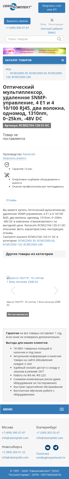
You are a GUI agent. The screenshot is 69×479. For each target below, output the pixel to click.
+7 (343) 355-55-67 (48, 432)
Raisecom (29, 154)
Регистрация (55, 24)
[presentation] (13, 291)
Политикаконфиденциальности (50, 455)
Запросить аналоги (14, 158)
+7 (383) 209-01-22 (13, 452)
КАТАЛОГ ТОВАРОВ (18, 60)
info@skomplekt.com (15, 438)
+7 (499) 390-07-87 (17, 28)
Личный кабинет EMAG (52, 30)
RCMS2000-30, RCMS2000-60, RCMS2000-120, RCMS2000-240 (29, 242)
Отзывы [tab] (11, 200)
